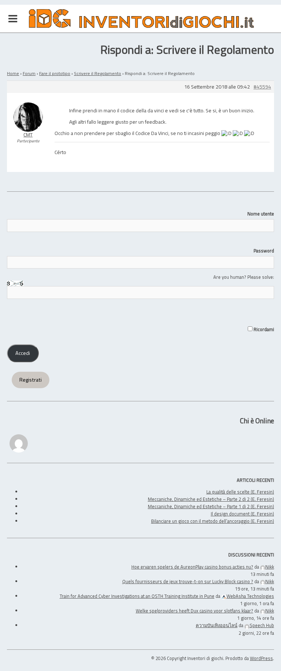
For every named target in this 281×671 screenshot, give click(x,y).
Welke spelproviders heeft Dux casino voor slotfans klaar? (194, 610)
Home (13, 73)
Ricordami (263, 329)
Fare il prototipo (54, 73)
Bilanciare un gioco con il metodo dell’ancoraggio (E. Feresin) (212, 521)
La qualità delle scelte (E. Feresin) (240, 491)
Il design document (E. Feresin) (242, 513)
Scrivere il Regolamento (97, 73)
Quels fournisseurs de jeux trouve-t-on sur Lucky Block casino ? (187, 581)
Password (264, 250)
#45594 (262, 87)
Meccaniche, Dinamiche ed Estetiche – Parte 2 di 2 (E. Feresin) (211, 499)
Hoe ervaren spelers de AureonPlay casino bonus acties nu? (192, 566)
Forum (29, 73)
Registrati (30, 380)
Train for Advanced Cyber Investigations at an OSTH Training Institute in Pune (137, 596)
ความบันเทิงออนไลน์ (216, 625)
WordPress (261, 658)
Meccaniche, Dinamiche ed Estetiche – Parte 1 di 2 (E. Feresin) (211, 506)
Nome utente (260, 213)
